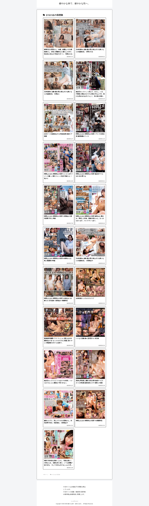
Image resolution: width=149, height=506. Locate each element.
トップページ (74, 501)
